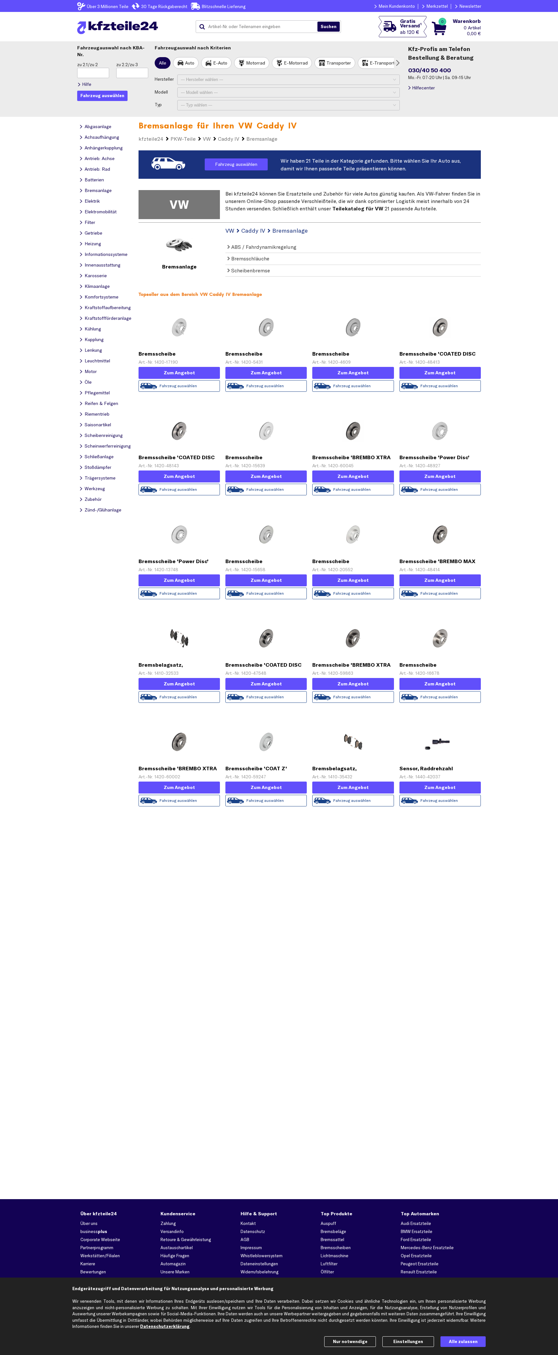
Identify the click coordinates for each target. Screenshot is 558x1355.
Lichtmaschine (334, 1255)
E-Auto (220, 63)
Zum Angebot (179, 373)
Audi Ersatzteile (416, 1223)
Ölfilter (327, 1271)
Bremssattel (332, 1239)
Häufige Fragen (174, 1255)
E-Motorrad (296, 63)
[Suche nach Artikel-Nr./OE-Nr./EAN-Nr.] (328, 27)
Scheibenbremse (250, 270)
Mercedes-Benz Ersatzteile (427, 1247)
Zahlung (168, 1223)
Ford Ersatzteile (416, 1239)
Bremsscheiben (336, 1247)
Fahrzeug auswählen (236, 164)
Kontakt (248, 1223)
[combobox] (259, 27)
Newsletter (470, 6)
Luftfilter (329, 1263)
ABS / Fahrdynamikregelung (263, 247)
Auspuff (328, 1223)
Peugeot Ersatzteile (420, 1263)
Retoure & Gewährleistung (185, 1239)
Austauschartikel (176, 1247)
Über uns (89, 1223)
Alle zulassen (463, 1341)
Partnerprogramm (96, 1247)
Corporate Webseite (100, 1239)
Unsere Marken (175, 1271)
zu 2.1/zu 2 (87, 64)
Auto (189, 63)
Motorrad (255, 63)
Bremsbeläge (333, 1231)
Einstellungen (408, 1341)
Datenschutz (253, 1231)
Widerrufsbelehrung (259, 1271)
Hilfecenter (423, 88)
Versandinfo (172, 1231)
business (93, 1231)
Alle (162, 63)
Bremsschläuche (249, 258)
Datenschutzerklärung (165, 1326)
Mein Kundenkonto (397, 6)
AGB (245, 1239)
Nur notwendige (350, 1341)
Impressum (251, 1247)
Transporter (338, 63)
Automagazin (173, 1263)
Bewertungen (93, 1271)
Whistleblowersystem (262, 1255)
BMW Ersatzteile (416, 1231)
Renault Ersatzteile (419, 1271)
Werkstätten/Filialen (100, 1255)
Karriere (87, 1263)
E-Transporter (384, 63)
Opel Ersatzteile (416, 1255)
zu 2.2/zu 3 (127, 64)
